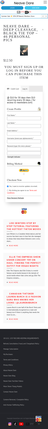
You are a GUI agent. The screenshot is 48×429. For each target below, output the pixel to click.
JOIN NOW (35, 8)
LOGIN (12, 8)
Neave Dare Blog (9, 376)
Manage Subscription (10, 349)
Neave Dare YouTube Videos (13, 381)
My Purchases (8, 354)
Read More (13, 246)
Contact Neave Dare (10, 392)
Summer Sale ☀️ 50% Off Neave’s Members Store (17, 16)
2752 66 (25, 12)
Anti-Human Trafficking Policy (13, 405)
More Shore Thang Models (12, 386)
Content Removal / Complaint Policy (16, 399)
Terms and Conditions (10, 360)
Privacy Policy (8, 365)
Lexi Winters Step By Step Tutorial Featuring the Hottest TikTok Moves (24, 226)
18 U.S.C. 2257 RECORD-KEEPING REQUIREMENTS (21, 338)
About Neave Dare (9, 370)
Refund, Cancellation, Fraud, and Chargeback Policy (21, 344)
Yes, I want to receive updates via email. (23, 186)
